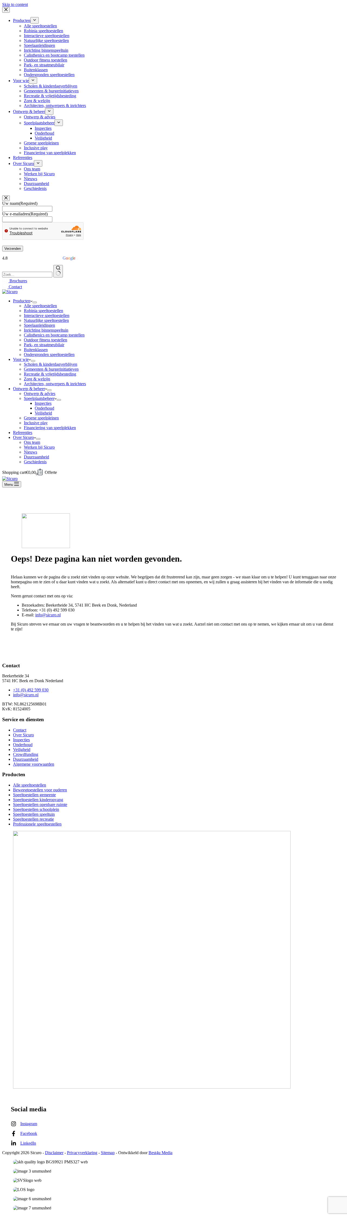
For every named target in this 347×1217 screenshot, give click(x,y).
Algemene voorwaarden (33, 764)
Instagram (28, 1123)
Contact (15, 286)
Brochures (17, 281)
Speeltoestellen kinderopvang (38, 799)
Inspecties (43, 403)
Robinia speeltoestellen (43, 310)
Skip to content (15, 4)
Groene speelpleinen (41, 418)
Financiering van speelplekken (50, 427)
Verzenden (12, 249)
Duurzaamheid (36, 457)
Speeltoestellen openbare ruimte (40, 804)
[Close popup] (6, 198)
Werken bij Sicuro (39, 447)
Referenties (22, 432)
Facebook (28, 1133)
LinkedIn (28, 1143)
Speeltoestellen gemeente (34, 794)
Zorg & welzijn (37, 379)
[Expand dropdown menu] (35, 302)
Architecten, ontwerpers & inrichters (55, 383)
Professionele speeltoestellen (37, 824)
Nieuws (30, 452)
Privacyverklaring (82, 1152)
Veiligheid (43, 413)
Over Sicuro (23, 437)
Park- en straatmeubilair (44, 344)
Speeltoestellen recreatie (33, 819)
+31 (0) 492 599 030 (31, 690)
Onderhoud (44, 408)
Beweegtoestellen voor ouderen (40, 790)
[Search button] (58, 271)
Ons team (32, 442)
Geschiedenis (35, 461)
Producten (21, 301)
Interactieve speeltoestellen (46, 315)
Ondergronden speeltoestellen (49, 354)
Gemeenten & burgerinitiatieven (51, 369)
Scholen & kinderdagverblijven (50, 364)
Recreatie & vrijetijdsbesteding (50, 374)
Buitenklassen (36, 349)
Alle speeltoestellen (40, 305)
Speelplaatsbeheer (39, 398)
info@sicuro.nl (48, 615)
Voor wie (21, 359)
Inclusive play (36, 422)
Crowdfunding (25, 754)
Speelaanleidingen (39, 325)
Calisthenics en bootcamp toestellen (54, 335)
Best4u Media (160, 1152)
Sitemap (108, 1152)
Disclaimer (54, 1152)
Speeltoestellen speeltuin (34, 814)
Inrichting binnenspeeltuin (46, 330)
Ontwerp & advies (39, 393)
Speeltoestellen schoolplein (36, 809)
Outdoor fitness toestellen (45, 340)
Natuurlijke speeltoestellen (46, 320)
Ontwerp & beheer (29, 388)
